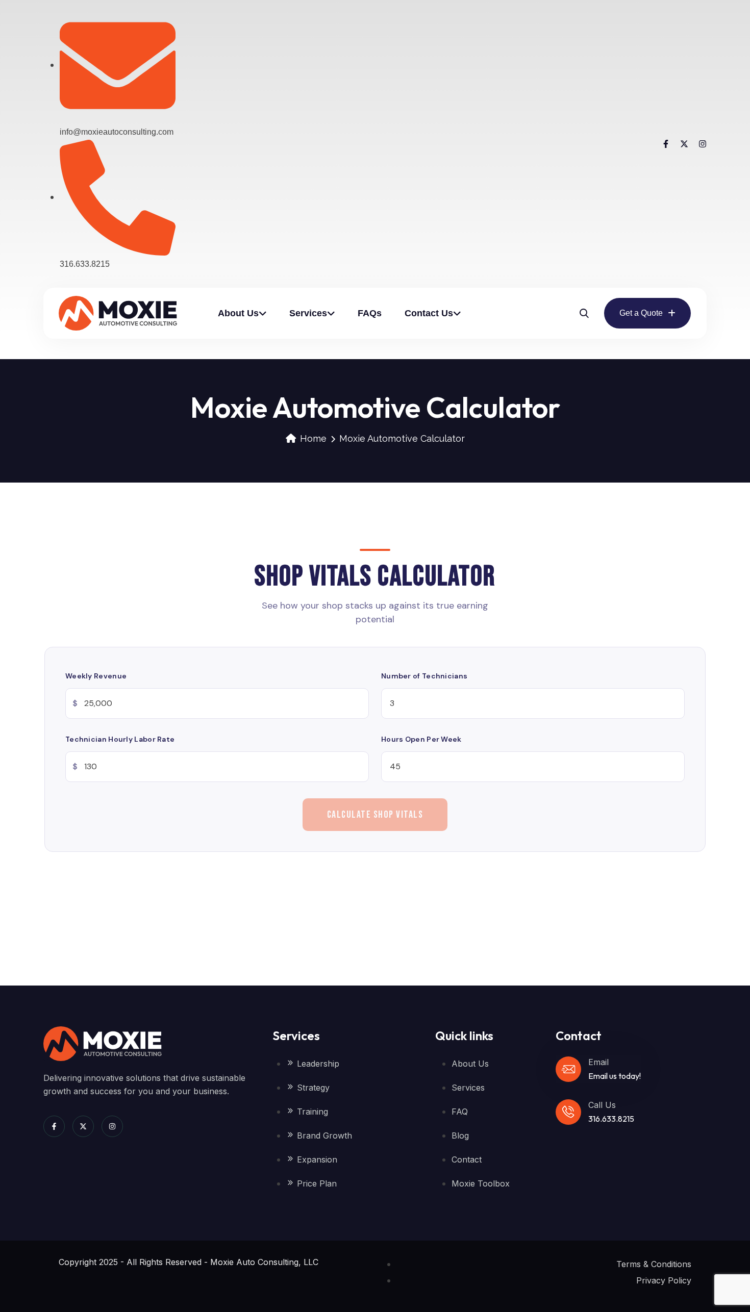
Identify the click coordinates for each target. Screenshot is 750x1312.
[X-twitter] (684, 144)
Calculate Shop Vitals (375, 815)
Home (313, 438)
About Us (238, 313)
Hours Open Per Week (421, 739)
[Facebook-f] (666, 144)
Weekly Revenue (96, 675)
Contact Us (429, 313)
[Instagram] (702, 144)
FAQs (370, 313)
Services (308, 313)
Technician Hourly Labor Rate (119, 739)
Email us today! (614, 1076)
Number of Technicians (424, 675)
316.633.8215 (611, 1119)
